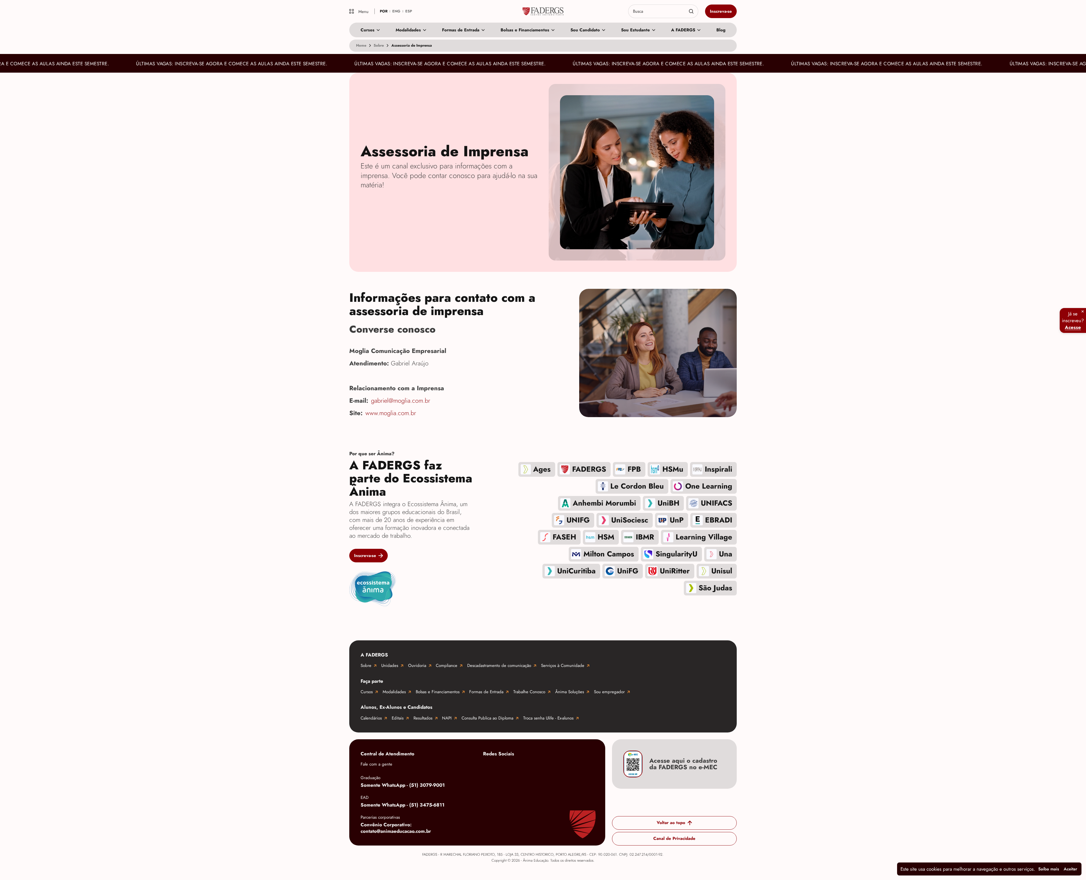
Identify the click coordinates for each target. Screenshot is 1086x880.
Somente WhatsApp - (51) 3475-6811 (403, 805)
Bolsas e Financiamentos (525, 30)
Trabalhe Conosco (529, 692)
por (383, 11)
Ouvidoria (417, 665)
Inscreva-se (721, 11)
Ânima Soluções (569, 692)
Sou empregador (609, 692)
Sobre (366, 665)
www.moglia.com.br (390, 413)
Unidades (389, 665)
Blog (720, 30)
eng (396, 11)
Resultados (422, 718)
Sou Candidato (585, 30)
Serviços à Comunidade (562, 665)
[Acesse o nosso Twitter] (556, 767)
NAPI (447, 718)
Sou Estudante (635, 30)
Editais (398, 718)
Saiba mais (1048, 869)
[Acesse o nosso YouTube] (579, 767)
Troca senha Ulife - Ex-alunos (548, 718)
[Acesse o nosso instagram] (511, 767)
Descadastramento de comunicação (499, 665)
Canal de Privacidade (674, 839)
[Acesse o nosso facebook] (488, 767)
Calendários (371, 718)
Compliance (446, 665)
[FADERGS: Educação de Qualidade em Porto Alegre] (543, 11)
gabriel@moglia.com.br (400, 401)
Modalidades (408, 30)
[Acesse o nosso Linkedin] (534, 767)
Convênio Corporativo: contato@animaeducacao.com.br (396, 828)
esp (408, 11)
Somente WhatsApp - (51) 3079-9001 (403, 785)
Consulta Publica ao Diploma (487, 718)
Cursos (367, 30)
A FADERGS (683, 30)
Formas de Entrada (460, 30)
